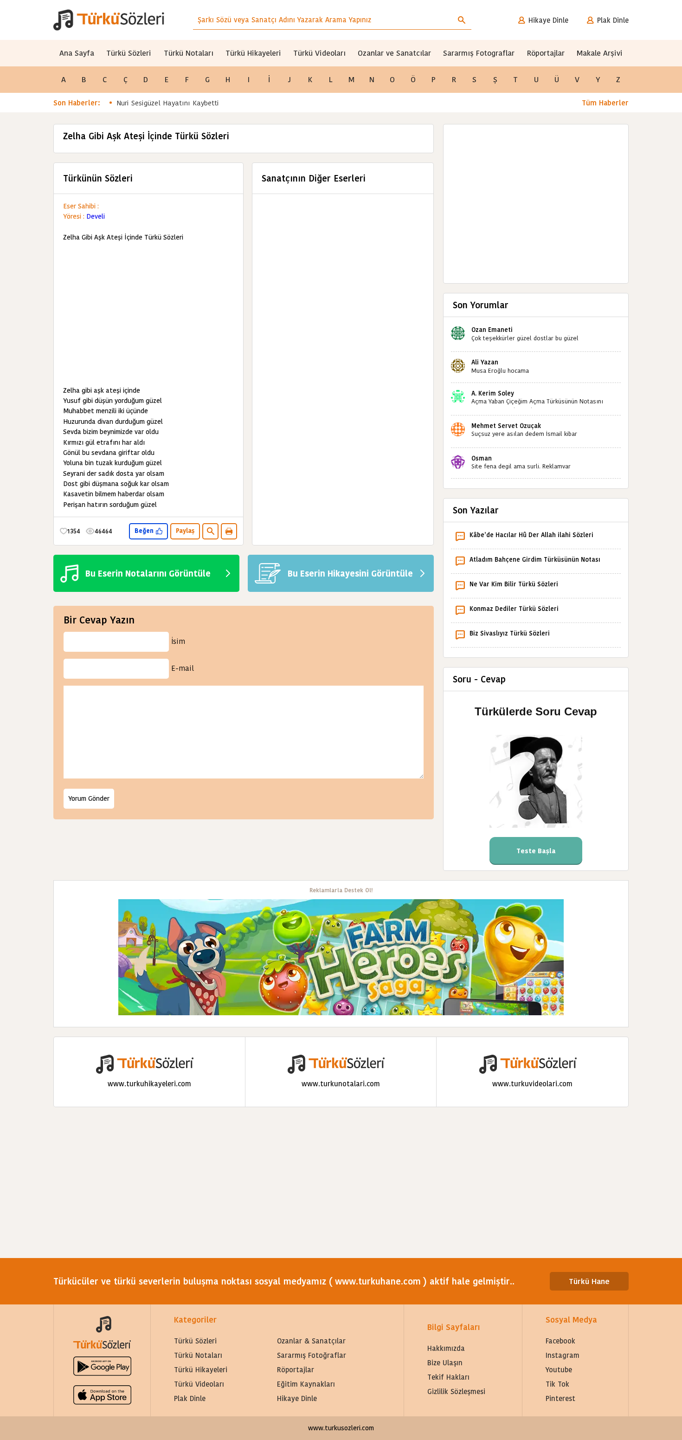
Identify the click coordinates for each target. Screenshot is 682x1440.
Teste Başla (536, 851)
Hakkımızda (446, 1348)
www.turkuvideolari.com (532, 1084)
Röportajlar (546, 53)
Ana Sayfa (76, 53)
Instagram (562, 1355)
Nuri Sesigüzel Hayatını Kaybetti (167, 103)
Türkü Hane (589, 1281)
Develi (95, 216)
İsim (178, 641)
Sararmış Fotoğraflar (311, 1355)
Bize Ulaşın (445, 1363)
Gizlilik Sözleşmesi (456, 1391)
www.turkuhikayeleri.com (149, 1084)
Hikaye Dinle (548, 20)
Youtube (559, 1370)
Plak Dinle (613, 20)
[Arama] (461, 20)
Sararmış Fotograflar (479, 53)
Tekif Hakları (448, 1377)
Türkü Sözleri (128, 53)
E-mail (182, 668)
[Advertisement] (148, 314)
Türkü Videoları (319, 53)
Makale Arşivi (600, 53)
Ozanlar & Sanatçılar (311, 1341)
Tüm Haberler (605, 103)
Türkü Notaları (188, 53)
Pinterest (560, 1398)
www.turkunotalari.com (341, 1084)
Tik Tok (557, 1384)
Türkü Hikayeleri (253, 53)
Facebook (560, 1341)
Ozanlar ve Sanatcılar (394, 53)
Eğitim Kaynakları (306, 1384)
